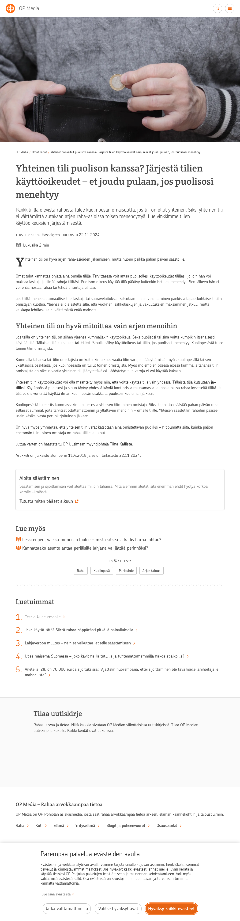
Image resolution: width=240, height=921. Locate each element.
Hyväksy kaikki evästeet (171, 908)
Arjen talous (151, 571)
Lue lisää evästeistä (56, 894)
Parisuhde (126, 571)
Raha (81, 571)
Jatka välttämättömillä (66, 908)
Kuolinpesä (102, 571)
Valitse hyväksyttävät (118, 908)
